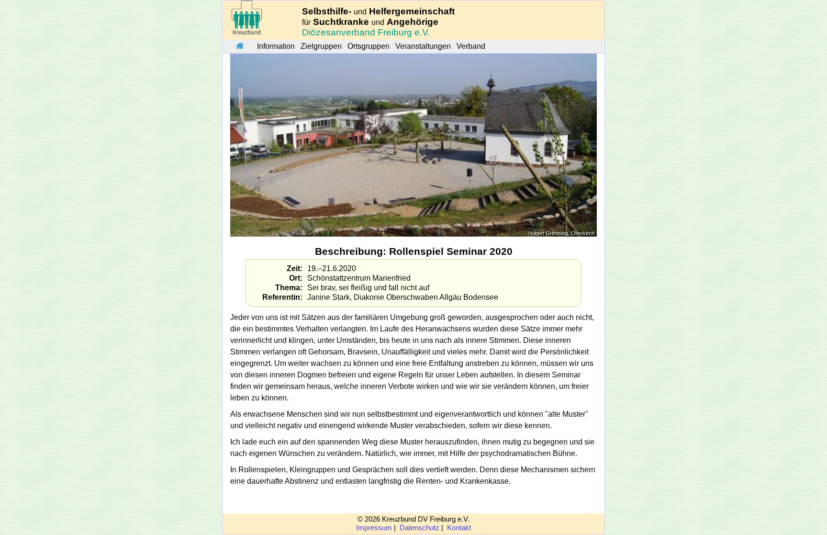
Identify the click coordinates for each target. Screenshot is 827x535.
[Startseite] (239, 46)
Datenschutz (419, 528)
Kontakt (459, 528)
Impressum (374, 528)
